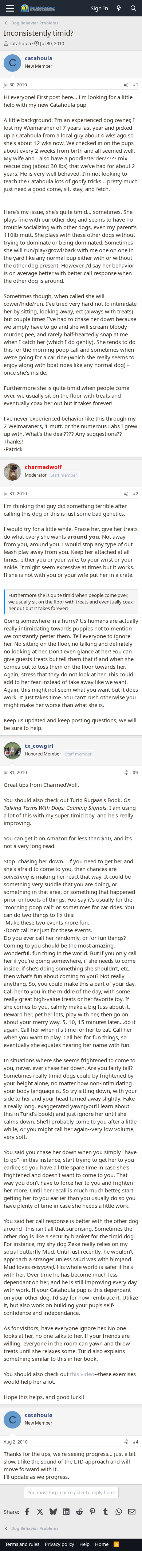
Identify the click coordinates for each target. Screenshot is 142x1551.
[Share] (125, 85)
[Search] (133, 8)
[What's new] (119, 8)
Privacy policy (59, 1544)
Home (102, 1544)
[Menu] (10, 8)
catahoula (20, 43)
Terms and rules (22, 1544)
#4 (135, 1442)
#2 (135, 494)
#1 (135, 85)
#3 (135, 772)
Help (84, 1544)
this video (82, 1374)
